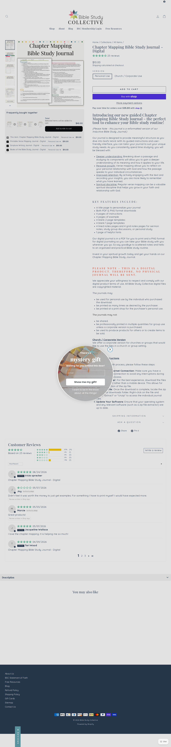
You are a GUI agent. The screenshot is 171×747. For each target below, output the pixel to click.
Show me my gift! (85, 382)
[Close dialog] (110, 349)
